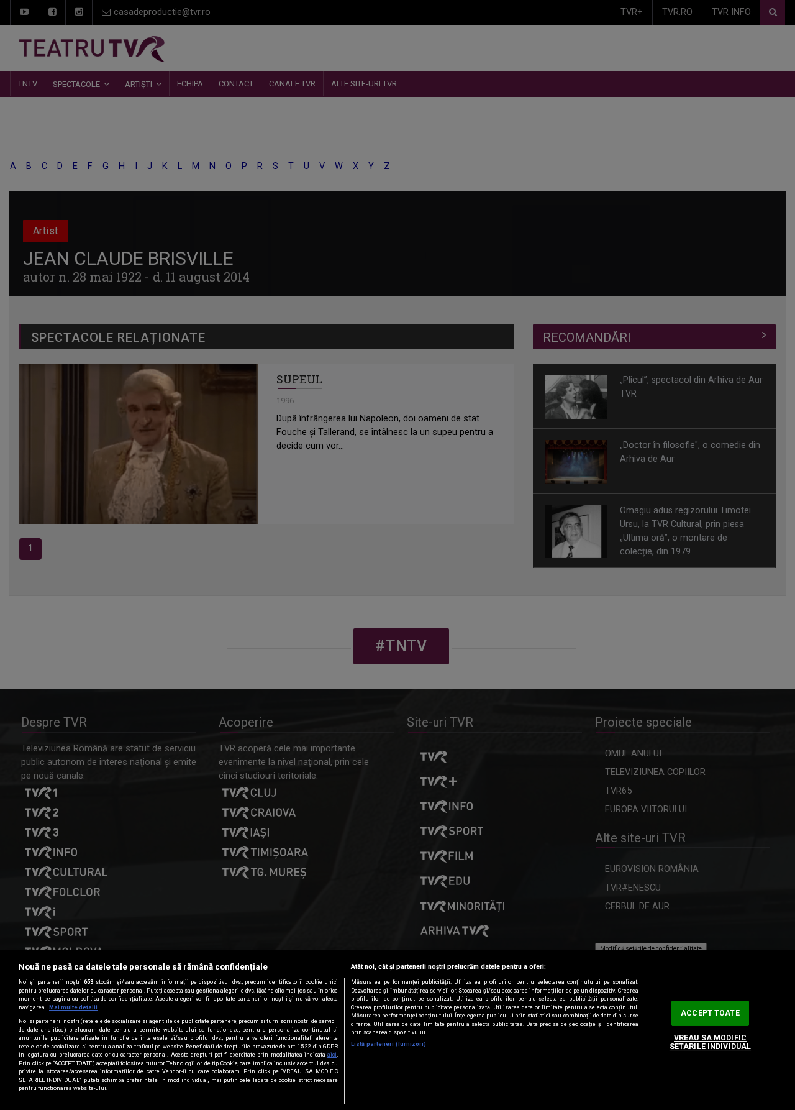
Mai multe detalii (73, 1007)
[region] (397, 1030)
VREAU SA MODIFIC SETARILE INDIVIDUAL (710, 1043)
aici (332, 1055)
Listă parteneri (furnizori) (388, 1044)
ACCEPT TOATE (710, 1013)
